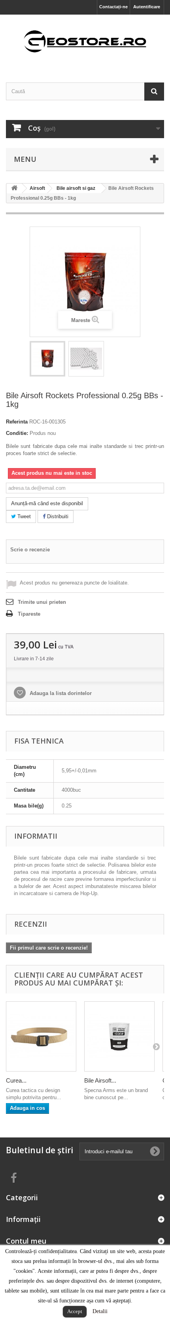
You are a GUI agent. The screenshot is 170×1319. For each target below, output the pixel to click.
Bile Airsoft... (100, 1080)
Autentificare (146, 6)
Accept (74, 1311)
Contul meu (26, 1241)
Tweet (23, 516)
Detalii (100, 1311)
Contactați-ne (113, 6)
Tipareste (29, 614)
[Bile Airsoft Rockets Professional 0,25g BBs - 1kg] (47, 358)
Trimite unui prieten (42, 602)
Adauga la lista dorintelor (60, 693)
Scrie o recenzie (30, 550)
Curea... (16, 1080)
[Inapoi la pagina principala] (14, 188)
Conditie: (17, 433)
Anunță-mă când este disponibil (47, 503)
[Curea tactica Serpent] (41, 1036)
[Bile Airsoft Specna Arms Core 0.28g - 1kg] (119, 1036)
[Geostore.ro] (85, 42)
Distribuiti (56, 516)
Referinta (17, 422)
